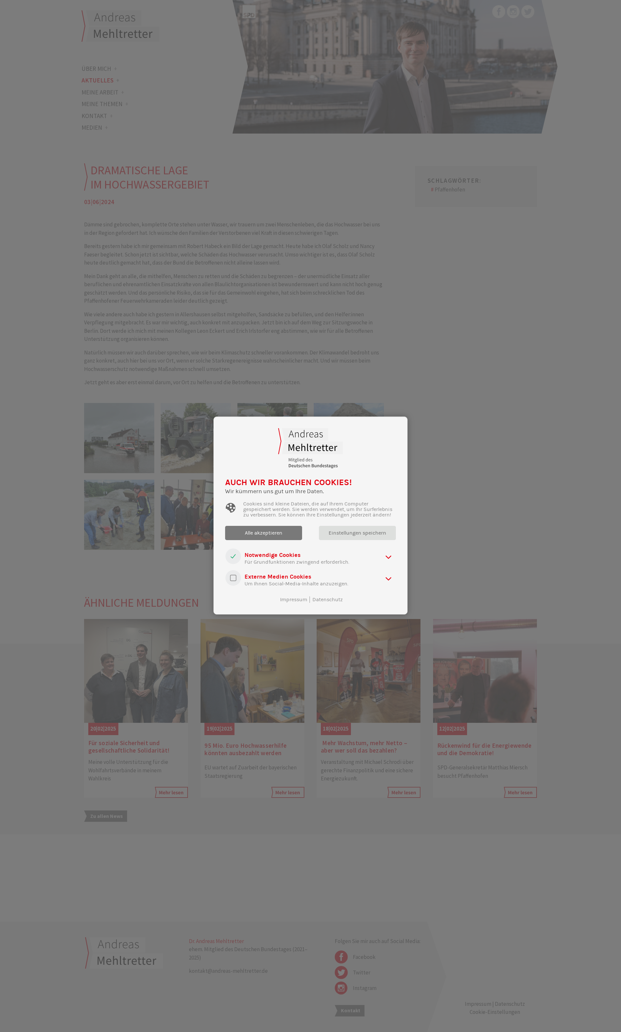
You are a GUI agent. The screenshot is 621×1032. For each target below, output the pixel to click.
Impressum (293, 600)
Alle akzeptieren (263, 533)
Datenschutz (327, 600)
